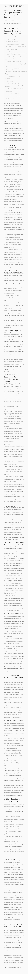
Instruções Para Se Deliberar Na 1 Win (14, 96)
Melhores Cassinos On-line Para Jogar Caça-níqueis (16, 63)
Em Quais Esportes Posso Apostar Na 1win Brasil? (16, 53)
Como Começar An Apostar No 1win (13, 56)
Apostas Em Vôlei (9, 95)
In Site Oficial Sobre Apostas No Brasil (13, 61)
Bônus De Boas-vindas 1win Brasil (13, 54)
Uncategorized (16, 18)
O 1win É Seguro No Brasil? (11, 49)
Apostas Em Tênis (9, 98)
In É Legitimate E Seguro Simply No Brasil (15, 88)
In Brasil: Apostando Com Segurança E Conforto (16, 42)
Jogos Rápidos (9, 79)
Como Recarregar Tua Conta (12, 41)
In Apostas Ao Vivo (10, 51)
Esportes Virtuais (9, 69)
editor (21, 18)
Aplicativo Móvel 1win (10, 74)
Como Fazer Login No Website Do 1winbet (15, 44)
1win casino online (12, 167)
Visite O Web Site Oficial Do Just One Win (14, 68)
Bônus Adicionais (9, 100)
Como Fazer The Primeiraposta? (12, 39)
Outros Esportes (9, 81)
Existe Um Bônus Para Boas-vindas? (13, 90)
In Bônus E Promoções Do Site (12, 93)
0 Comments (6, 20)
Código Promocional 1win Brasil (12, 83)
